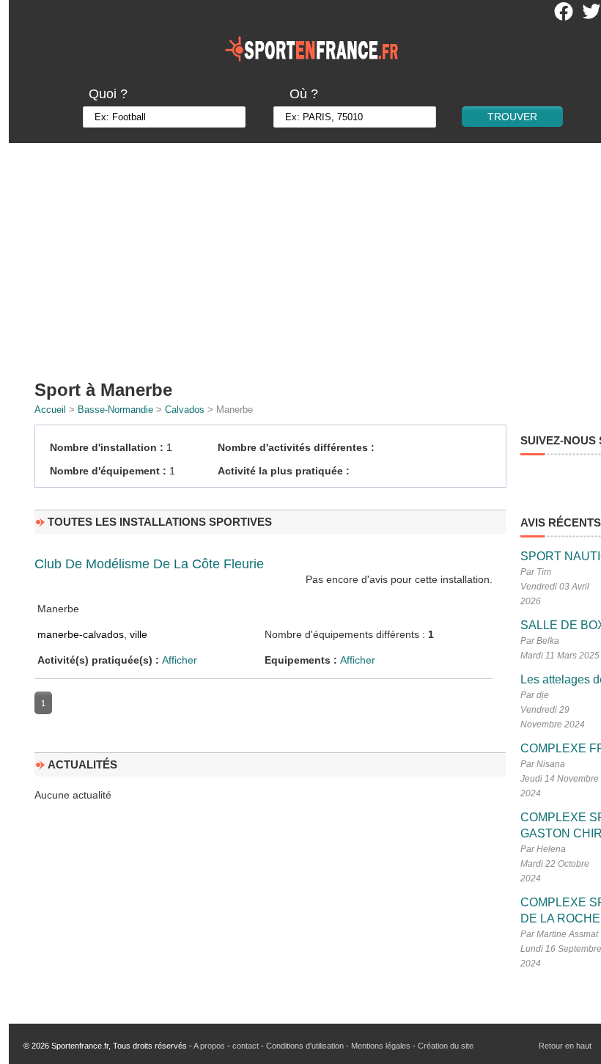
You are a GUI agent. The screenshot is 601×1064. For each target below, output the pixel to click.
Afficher (179, 660)
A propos (209, 1045)
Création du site (445, 1045)
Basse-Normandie (115, 409)
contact (245, 1045)
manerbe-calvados (80, 634)
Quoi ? (108, 94)
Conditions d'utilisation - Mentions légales (338, 1045)
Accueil (50, 409)
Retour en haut (565, 1045)
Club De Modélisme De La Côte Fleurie (149, 564)
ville (138, 634)
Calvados (184, 409)
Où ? (304, 94)
